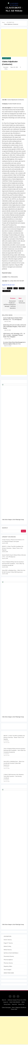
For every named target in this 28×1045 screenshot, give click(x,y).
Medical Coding (7, 946)
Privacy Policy (7, 1004)
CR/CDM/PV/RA (6, 58)
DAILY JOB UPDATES (15, 1002)
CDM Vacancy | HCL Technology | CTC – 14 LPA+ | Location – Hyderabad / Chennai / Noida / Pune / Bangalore (14, 335)
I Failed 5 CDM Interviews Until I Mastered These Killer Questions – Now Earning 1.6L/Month (14, 776)
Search (5, 528)
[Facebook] (10, 996)
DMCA (23, 1002)
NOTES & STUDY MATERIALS (11, 953)
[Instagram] (14, 996)
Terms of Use (21, 1004)
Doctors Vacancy (8, 939)
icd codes (22, 288)
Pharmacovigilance (8, 959)
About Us (4, 1000)
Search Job (14, 1004)
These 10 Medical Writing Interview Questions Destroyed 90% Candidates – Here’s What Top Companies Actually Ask (13, 563)
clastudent (5, 67)
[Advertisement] (14, 43)
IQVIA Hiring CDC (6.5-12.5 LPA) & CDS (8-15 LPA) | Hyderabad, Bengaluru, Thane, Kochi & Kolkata (14, 326)
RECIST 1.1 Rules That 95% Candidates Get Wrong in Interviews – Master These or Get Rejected (12, 548)
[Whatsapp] (18, 996)
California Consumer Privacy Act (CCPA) (17, 1000)
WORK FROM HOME (9, 973)
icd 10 (15, 288)
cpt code (10, 288)
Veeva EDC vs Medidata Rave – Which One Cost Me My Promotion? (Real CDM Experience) (14, 763)
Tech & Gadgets (7, 969)
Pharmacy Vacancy (8, 963)
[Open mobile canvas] (1, 16)
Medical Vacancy (8, 949)
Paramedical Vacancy (9, 956)
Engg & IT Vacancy (8, 943)
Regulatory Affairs (8, 966)
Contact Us (5, 1002)
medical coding (6, 290)
